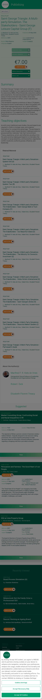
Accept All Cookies (21, 695)
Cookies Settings (21, 683)
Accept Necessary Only (21, 689)
